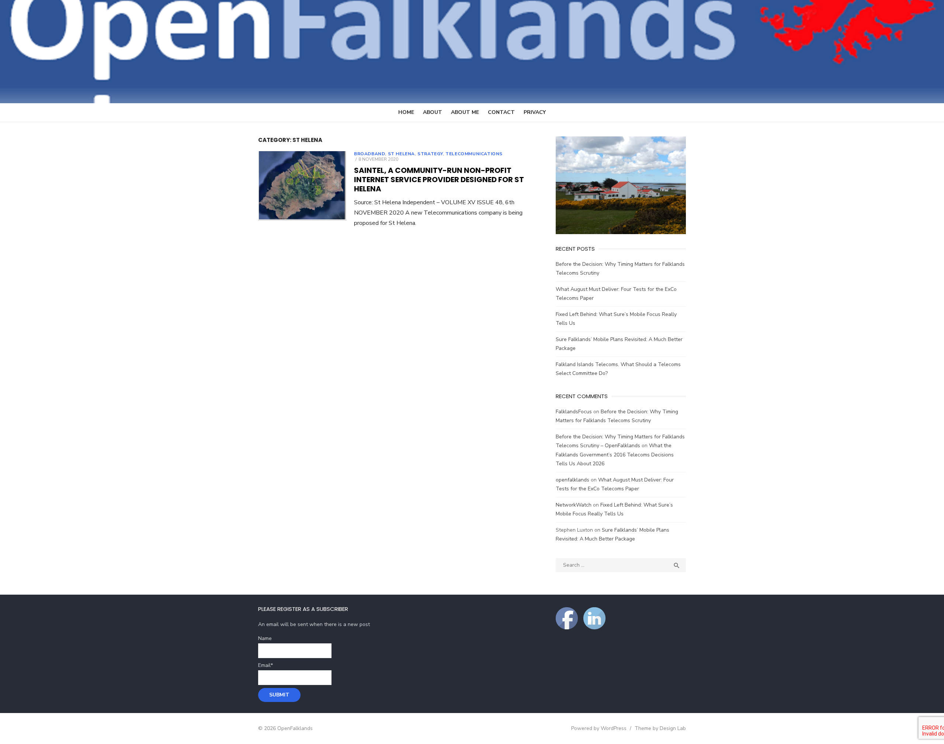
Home (406, 112)
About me (465, 112)
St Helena (401, 154)
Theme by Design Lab (660, 728)
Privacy (535, 112)
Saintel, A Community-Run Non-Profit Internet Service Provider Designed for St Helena (439, 179)
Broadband (369, 154)
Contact (501, 112)
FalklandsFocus (574, 411)
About (432, 112)
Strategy (430, 154)
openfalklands (572, 479)
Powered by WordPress (599, 728)
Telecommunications (474, 154)
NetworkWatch (573, 504)
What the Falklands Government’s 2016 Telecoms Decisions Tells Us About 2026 (615, 454)
